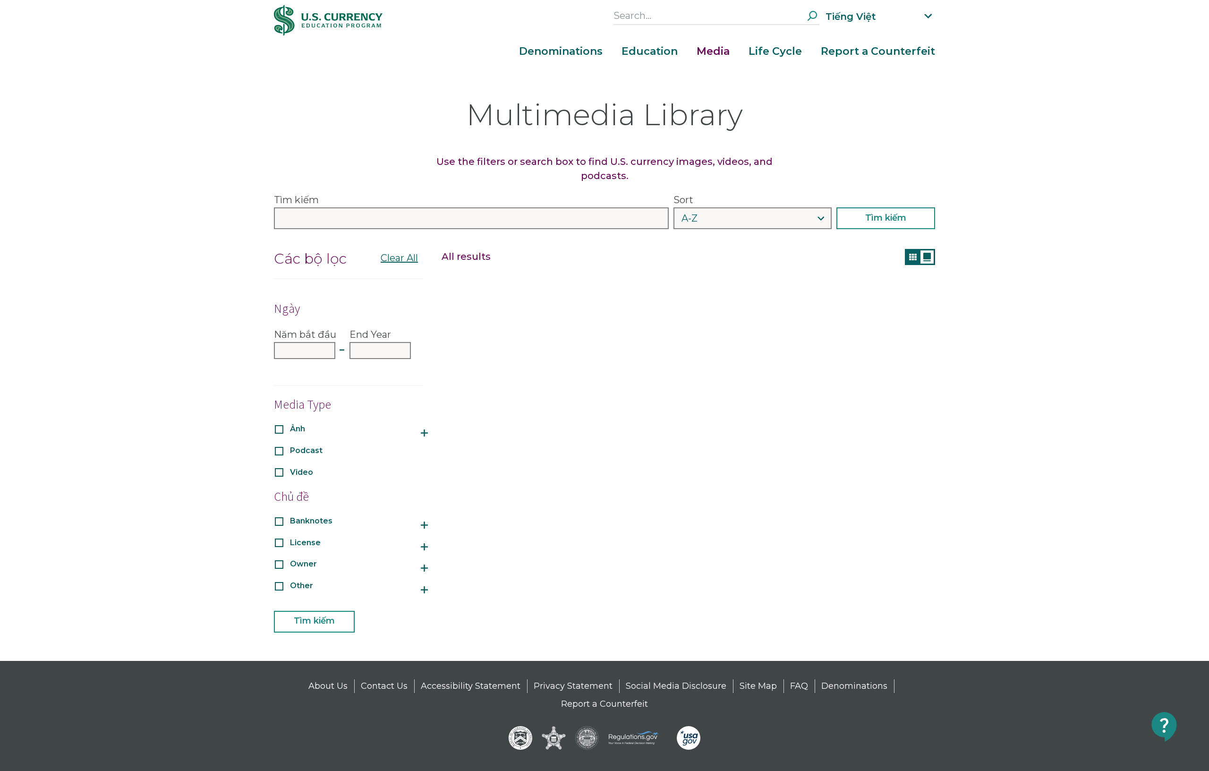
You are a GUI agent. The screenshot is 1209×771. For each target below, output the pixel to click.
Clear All (399, 258)
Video (300, 472)
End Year (370, 334)
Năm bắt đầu (305, 334)
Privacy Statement (573, 686)
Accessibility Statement (470, 686)
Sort (683, 200)
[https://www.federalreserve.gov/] (587, 738)
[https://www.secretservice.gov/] (554, 738)
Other (300, 585)
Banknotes (310, 520)
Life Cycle (775, 51)
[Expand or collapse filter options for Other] (424, 590)
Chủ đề (291, 496)
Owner (302, 563)
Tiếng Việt (851, 16)
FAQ (799, 686)
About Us (328, 686)
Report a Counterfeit (878, 51)
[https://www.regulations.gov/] (637, 738)
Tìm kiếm (296, 200)
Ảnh (296, 428)
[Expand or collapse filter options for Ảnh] (424, 433)
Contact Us (384, 686)
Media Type (302, 404)
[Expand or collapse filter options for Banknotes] (424, 525)
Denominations (561, 51)
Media (713, 51)
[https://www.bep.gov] (520, 738)
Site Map (758, 686)
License (304, 542)
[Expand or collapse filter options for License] (424, 546)
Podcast (305, 450)
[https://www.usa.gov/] (688, 738)
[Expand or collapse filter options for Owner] (424, 568)
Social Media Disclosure (676, 686)
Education (650, 51)
